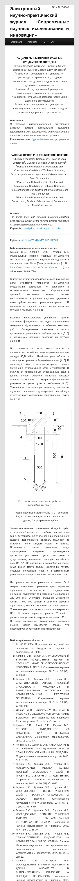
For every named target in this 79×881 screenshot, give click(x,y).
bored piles (28, 228)
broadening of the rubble (48, 228)
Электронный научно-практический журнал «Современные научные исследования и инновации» (39, 21)
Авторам (32, 41)
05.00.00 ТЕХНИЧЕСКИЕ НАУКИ (39, 240)
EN (52, 41)
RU (43, 41)
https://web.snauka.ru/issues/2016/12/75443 (33, 267)
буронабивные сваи (42, 139)
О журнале (16, 41)
